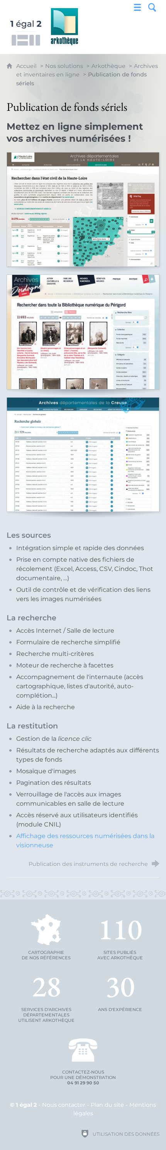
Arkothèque (108, 66)
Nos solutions (64, 66)
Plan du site (107, 1104)
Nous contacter (63, 1104)
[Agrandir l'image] (83, 209)
